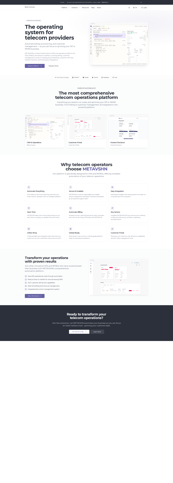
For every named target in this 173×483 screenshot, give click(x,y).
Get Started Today (78, 332)
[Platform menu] (69, 7)
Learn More (97, 332)
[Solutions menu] (79, 7)
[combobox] (135, 7)
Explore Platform (33, 66)
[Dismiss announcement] (141, 2)
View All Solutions (33, 296)
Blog (92, 7)
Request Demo (53, 66)
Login (145, 7)
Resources (85, 7)
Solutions (75, 7)
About (99, 7)
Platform (64, 7)
